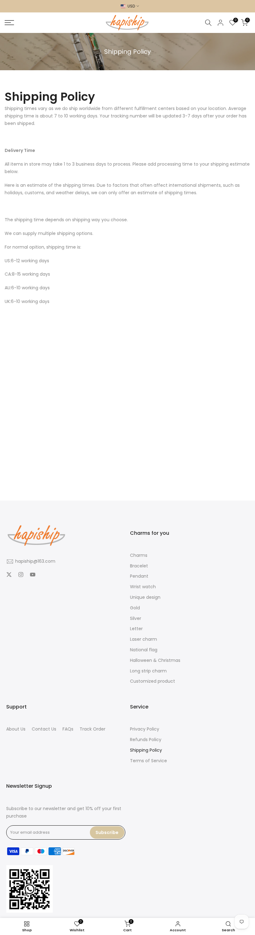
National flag (143, 650)
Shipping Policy (146, 750)
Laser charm (143, 639)
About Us (16, 729)
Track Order (92, 729)
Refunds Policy (145, 740)
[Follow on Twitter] (9, 575)
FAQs (68, 729)
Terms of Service (148, 761)
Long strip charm (148, 671)
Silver (135, 618)
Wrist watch (143, 587)
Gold (135, 608)
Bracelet (139, 566)
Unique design (145, 597)
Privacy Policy (144, 729)
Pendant (139, 576)
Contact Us (44, 729)
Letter (136, 629)
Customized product (152, 681)
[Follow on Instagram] (21, 575)
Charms (138, 555)
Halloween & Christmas (155, 660)
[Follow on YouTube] (32, 575)
